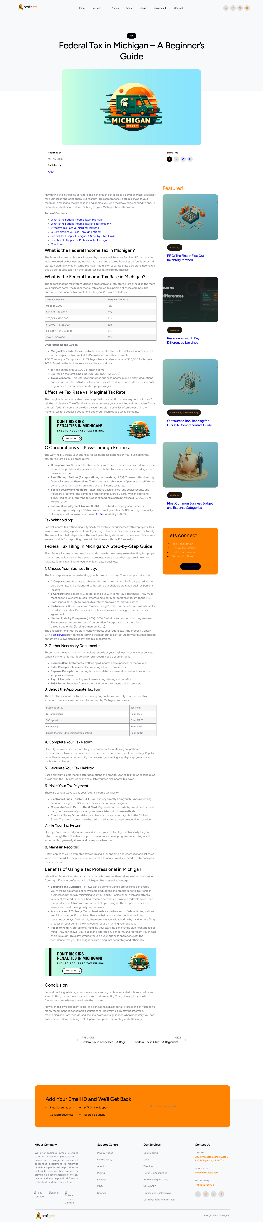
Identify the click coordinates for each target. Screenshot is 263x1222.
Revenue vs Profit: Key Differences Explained (183, 340)
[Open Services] (103, 8)
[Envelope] (247, 8)
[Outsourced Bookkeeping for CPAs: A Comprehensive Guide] (190, 382)
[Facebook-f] (221, 1194)
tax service (59, 634)
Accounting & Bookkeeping (184, 412)
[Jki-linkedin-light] (198, 1194)
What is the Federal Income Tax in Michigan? (78, 219)
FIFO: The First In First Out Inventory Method (185, 258)
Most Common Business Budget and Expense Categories (190, 505)
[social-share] (169, 159)
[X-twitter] (240, 8)
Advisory (174, 247)
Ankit (51, 171)
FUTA (99, 514)
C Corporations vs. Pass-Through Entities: (76, 232)
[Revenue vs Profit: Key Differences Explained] (190, 299)
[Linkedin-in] (226, 8)
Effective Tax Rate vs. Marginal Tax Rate (75, 227)
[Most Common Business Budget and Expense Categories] (190, 465)
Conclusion (57, 244)
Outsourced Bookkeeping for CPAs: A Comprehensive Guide (189, 423)
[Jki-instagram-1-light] (206, 1194)
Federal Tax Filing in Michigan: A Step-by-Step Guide (83, 236)
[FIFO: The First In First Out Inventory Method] (190, 217)
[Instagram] (233, 8)
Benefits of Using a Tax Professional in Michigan (79, 240)
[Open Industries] (165, 8)
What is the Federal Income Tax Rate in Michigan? (81, 223)
